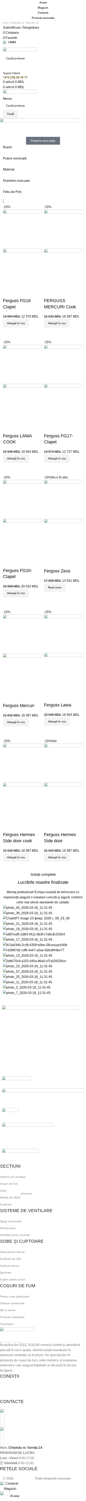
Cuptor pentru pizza (12, 1279)
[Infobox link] (40, 1418)
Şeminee (5, 1272)
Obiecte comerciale (12, 1303)
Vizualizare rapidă (18, 333)
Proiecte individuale (12, 1317)
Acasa (43, 2)
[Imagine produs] (22, 267)
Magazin (43, 7)
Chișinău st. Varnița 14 (25, 1447)
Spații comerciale (11, 1221)
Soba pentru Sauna (12, 1252)
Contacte (43, 12)
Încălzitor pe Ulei (10, 1258)
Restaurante (8, 1228)
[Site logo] (20, 50)
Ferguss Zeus (57, 570)
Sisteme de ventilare (13, 1176)
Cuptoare (6, 1204)
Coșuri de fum (9, 1183)
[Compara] (8, 333)
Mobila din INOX (16, 1196)
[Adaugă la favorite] (8, 293)
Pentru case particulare (14, 1296)
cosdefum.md (23, 1478)
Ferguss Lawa (57, 704)
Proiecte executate (43, 17)
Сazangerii (7, 1323)
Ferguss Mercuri (18, 705)
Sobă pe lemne (9, 1265)
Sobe (3, 1190)
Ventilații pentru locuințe (15, 1235)
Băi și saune (7, 1310)
